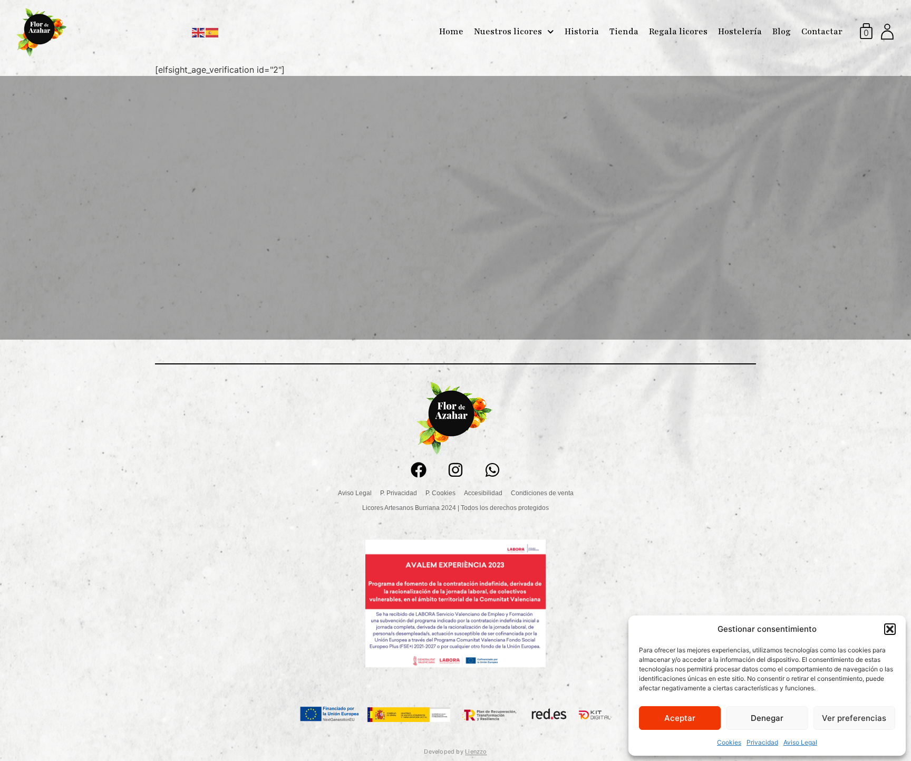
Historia (582, 31)
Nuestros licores (508, 31)
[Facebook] (419, 470)
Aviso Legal (800, 742)
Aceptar (679, 718)
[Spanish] (212, 31)
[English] (199, 31)
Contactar (821, 31)
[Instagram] (455, 470)
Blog (781, 31)
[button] (890, 629)
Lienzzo (476, 751)
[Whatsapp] (492, 470)
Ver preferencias (854, 718)
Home (451, 31)
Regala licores (678, 31)
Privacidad (762, 742)
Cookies (729, 742)
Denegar (767, 718)
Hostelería (740, 31)
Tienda (623, 31)
